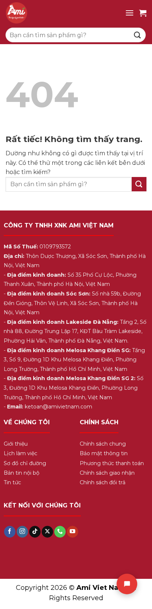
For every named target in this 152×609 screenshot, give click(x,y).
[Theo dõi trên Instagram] (22, 532)
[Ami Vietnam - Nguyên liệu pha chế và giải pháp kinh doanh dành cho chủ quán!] (63, 13)
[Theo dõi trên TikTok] (35, 532)
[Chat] (127, 584)
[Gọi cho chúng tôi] (60, 532)
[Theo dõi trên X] (47, 532)
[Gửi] (137, 35)
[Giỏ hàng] (142, 13)
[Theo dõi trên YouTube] (72, 532)
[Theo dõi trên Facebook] (9, 532)
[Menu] (129, 13)
